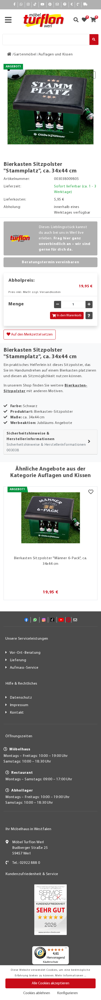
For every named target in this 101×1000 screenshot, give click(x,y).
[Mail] (57, 4)
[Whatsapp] (21, 4)
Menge (16, 304)
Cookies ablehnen (36, 993)
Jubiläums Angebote (54, 423)
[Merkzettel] (90, 492)
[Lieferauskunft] (85, 4)
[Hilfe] (65, 4)
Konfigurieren (67, 993)
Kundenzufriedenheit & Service (31, 874)
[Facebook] (15, 4)
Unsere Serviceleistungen (26, 639)
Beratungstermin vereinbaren (50, 262)
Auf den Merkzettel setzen (31, 334)
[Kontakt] (78, 4)
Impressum (19, 705)
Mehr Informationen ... (70, 975)
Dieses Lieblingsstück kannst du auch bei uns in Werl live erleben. (64, 238)
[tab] (50, 442)
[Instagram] (28, 4)
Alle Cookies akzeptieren (50, 983)
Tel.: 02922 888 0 (26, 863)
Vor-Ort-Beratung (25, 653)
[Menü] (66, 949)
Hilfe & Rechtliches (21, 684)
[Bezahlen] (72, 4)
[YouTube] (42, 4)
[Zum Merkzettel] (86, 20)
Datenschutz (21, 698)
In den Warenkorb (69, 315)
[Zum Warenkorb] (94, 20)
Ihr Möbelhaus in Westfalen (28, 829)
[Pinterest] (50, 4)
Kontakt (17, 713)
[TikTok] (35, 4)
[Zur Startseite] (9, 54)
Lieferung (18, 660)
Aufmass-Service (24, 668)
